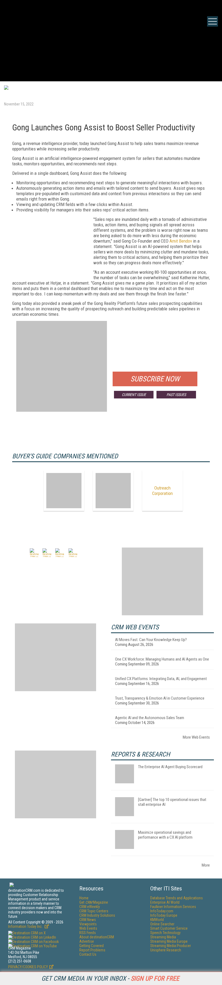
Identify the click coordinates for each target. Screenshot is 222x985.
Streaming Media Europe (169, 941)
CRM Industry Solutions (97, 915)
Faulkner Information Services (173, 906)
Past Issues (176, 394)
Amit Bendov (180, 241)
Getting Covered (91, 946)
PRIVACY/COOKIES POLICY (28, 967)
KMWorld (157, 920)
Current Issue (134, 394)
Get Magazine (93, 902)
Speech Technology (165, 933)
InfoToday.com (161, 911)
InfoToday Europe (163, 915)
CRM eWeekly (89, 906)
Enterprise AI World (164, 902)
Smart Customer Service (169, 928)
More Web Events (196, 737)
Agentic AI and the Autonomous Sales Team (149, 717)
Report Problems (92, 950)
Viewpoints (88, 924)
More (206, 865)
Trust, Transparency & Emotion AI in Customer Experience (159, 698)
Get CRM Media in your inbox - (110, 978)
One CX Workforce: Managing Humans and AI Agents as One (162, 659)
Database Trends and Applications (176, 898)
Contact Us (87, 954)
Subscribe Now (155, 379)
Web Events (88, 928)
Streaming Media (163, 937)
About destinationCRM (96, 937)
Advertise (86, 941)
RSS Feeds (87, 933)
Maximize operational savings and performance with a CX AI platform (165, 835)
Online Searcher (162, 924)
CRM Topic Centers (93, 911)
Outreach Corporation (162, 490)
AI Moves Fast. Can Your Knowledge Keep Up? (151, 639)
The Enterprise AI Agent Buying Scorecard (170, 766)
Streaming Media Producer (170, 946)
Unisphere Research (165, 950)
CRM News (87, 920)
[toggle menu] (212, 21)
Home (84, 898)
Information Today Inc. (25, 926)
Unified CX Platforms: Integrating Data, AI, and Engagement (161, 678)
